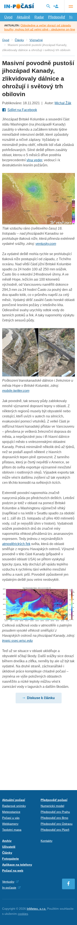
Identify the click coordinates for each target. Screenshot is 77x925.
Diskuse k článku (41, 698)
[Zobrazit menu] (70, 6)
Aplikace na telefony (17, 864)
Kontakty (46, 840)
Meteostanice (11, 812)
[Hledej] (48, 6)
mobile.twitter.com (15, 391)
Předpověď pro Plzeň (55, 829)
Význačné (36, 40)
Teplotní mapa (11, 829)
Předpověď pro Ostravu (57, 823)
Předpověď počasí (54, 800)
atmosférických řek (16, 544)
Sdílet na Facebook (22, 110)
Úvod (8, 17)
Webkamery (10, 823)
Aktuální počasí (13, 800)
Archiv (7, 840)
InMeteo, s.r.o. (36, 908)
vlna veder (34, 160)
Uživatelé (8, 846)
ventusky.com (46, 244)
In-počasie (9, 887)
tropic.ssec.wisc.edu (17, 640)
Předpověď (56, 17)
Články (19, 40)
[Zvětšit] (38, 223)
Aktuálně (23, 17)
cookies (23, 913)
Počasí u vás (10, 817)
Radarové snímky (14, 806)
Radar (39, 17)
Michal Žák (63, 103)
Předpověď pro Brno (54, 817)
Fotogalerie (10, 858)
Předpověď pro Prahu (55, 812)
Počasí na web (12, 870)
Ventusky (8, 881)
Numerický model (52, 806)
